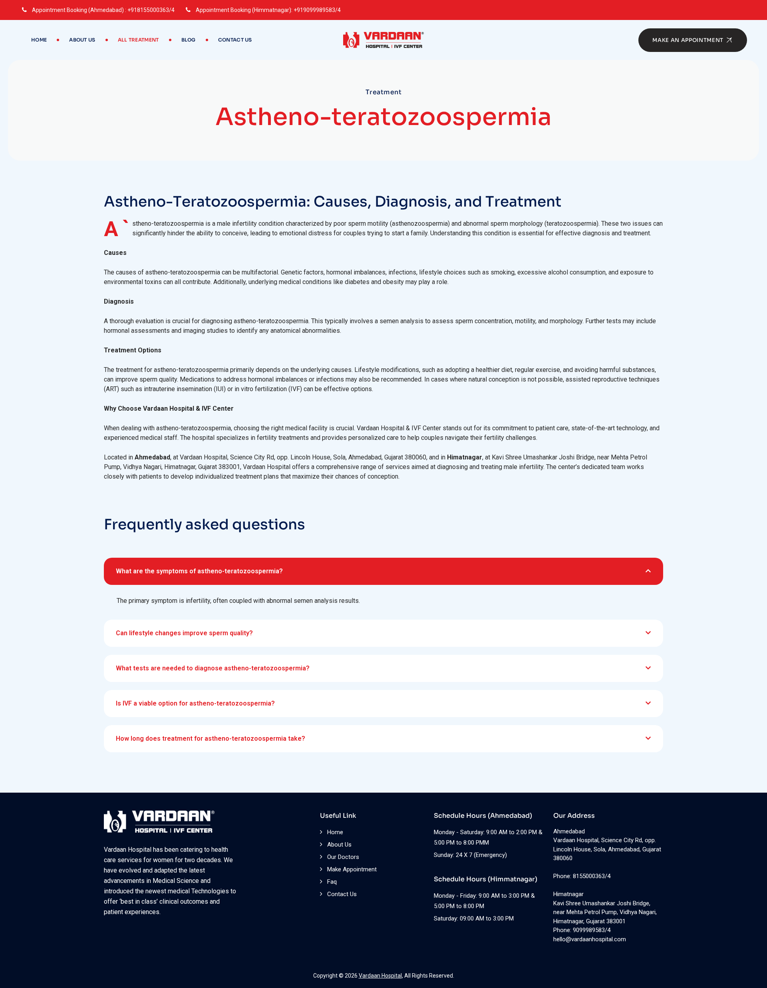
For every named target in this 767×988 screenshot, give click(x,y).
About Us (82, 40)
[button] (383, 571)
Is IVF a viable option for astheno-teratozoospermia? (195, 703)
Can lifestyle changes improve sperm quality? (184, 633)
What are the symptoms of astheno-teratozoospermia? (199, 571)
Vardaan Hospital (380, 975)
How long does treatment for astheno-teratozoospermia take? (210, 738)
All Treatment (138, 40)
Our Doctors (343, 857)
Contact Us (235, 40)
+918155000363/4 (151, 10)
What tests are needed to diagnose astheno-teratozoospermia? (213, 668)
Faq (332, 881)
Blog (188, 40)
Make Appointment (352, 869)
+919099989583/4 (317, 10)
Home (39, 40)
